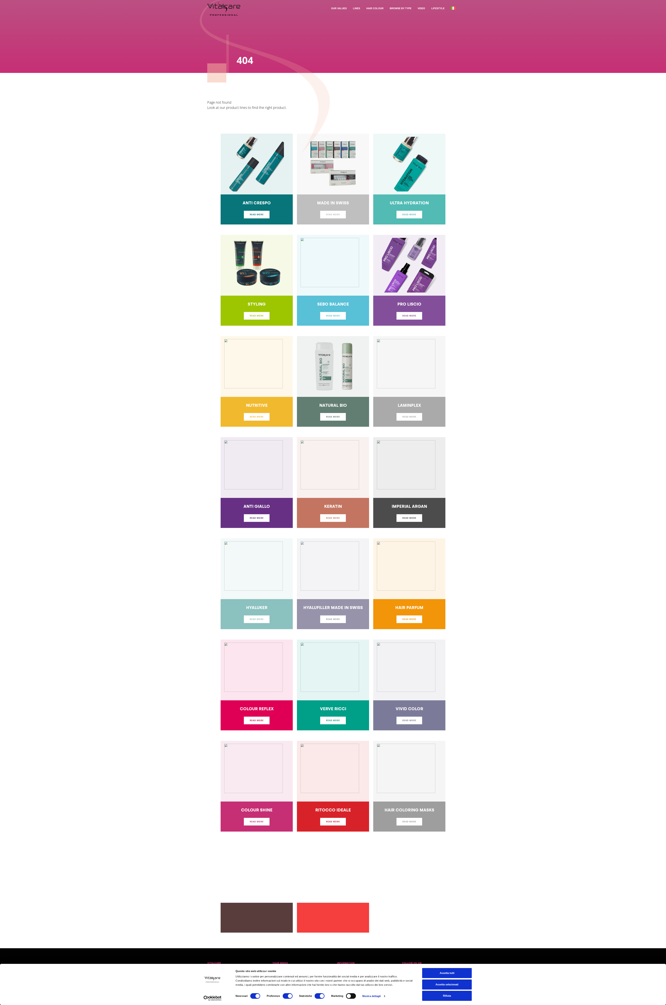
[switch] (288, 996)
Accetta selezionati (447, 984)
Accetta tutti (447, 972)
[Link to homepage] (223, 9)
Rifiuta (447, 995)
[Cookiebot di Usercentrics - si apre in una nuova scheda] (212, 998)
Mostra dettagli (371, 996)
